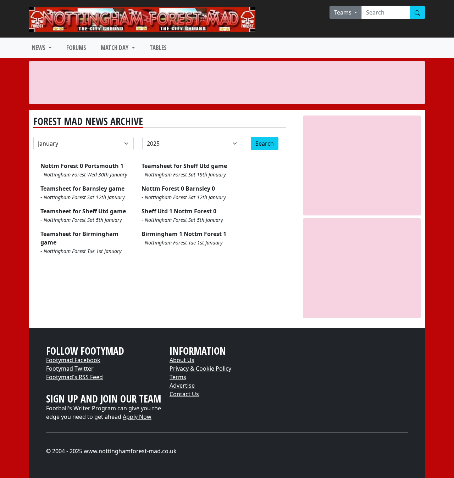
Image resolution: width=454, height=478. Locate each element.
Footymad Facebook (73, 360)
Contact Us (184, 394)
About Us (182, 360)
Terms (178, 377)
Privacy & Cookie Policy (200, 368)
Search (264, 143)
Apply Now (137, 417)
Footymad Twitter (70, 368)
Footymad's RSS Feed (74, 377)
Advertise (182, 385)
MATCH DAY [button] (115, 48)
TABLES (158, 48)
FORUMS (76, 48)
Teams (343, 12)
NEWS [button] (39, 48)
